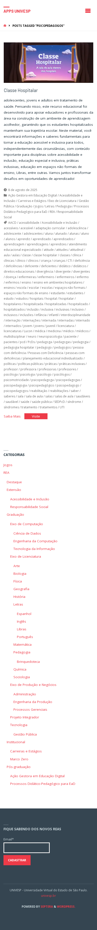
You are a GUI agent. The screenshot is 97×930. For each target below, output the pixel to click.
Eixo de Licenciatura (62, 201)
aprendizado (42, 239)
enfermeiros (65, 277)
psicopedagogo (68, 385)
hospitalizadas (56, 304)
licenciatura (66, 326)
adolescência (77, 228)
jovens (39, 326)
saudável (11, 402)
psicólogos (62, 374)
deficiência (82, 260)
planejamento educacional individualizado (53, 358)
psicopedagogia (15, 385)
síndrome (74, 402)
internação (13, 320)
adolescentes (33, 233)
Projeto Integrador (24, 717)
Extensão (14, 489)
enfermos (12, 282)
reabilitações (59, 391)
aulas (16, 255)
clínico (20, 260)
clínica (76, 255)
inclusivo (78, 309)
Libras (21, 629)
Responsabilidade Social (29, 507)
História (19, 596)
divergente (63, 271)
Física (17, 581)
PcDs (31, 342)
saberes (9, 396)
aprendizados (63, 239)
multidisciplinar (14, 336)
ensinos (9, 288)
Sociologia (21, 677)
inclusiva (47, 309)
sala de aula (34, 396)
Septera (46, 906)
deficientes (48, 266)
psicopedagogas (68, 380)
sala (20, 396)
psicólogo (44, 374)
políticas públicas (30, 364)
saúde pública (42, 402)
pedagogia (81, 342)
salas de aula (64, 396)
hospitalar (66, 298)
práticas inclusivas (72, 364)
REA (52, 212)
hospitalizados (14, 309)
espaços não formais (70, 288)
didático (65, 266)
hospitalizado (78, 304)
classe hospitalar (45, 255)
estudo (9, 298)
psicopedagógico (41, 385)
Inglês (21, 621)
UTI (62, 407)
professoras (47, 369)
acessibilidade (29, 223)
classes (65, 255)
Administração (24, 694)
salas (48, 396)
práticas (51, 364)
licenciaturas (12, 331)
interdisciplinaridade (75, 315)
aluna (49, 233)
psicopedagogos (16, 391)
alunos (10, 239)
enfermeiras (27, 277)
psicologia (27, 374)
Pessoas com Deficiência (45, 353)
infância (41, 315)
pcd (22, 342)
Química (19, 669)
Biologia (19, 573)
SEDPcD (59, 402)
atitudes (62, 250)
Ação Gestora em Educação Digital (32, 195)
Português (25, 637)
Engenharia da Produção (32, 702)
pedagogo (44, 347)
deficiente (32, 266)
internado (83, 320)
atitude (49, 250)
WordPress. (66, 906)
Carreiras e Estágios (32, 201)
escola (21, 288)
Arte (16, 566)
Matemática (22, 644)
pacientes (10, 342)
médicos (82, 331)
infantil (53, 315)
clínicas (9, 260)
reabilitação (38, 391)
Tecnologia (18, 725)
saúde (25, 402)
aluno (85, 233)
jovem (27, 326)
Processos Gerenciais (30, 709)
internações (31, 320)
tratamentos (48, 407)
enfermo (83, 277)
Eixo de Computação (26, 524)
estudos (22, 298)
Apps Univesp (17, 10)
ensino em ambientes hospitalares (58, 282)
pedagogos (62, 347)
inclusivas (62, 309)
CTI (70, 260)
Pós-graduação (19, 767)
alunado (61, 233)
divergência (45, 271)
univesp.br (48, 896)
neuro (32, 336)
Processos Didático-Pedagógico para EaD (42, 783)
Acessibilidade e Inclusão (59, 223)
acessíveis (11, 228)
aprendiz (23, 239)
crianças (59, 260)
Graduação (24, 206)
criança (46, 260)
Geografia (21, 589)
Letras (49, 206)
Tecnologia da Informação (34, 548)
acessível (26, 228)
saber (75, 391)
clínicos (33, 260)
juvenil (50, 326)
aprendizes (58, 244)
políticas (10, 364)
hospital (51, 298)
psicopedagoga (42, 380)
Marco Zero (19, 759)
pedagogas (62, 342)
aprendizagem (14, 244)
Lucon (28, 331)
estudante (58, 293)
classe (26, 255)
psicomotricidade (16, 380)
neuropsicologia (50, 336)
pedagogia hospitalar (19, 347)
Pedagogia (64, 206)
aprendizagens (37, 244)
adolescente (12, 233)
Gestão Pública (25, 734)
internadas (66, 320)
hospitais (36, 298)
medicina (54, 331)
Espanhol (24, 613)
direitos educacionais (19, 271)
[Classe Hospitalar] (49, 62)
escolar (34, 288)
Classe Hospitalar (21, 90)
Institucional (16, 742)
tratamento (29, 407)
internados (13, 326)
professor (11, 369)
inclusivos (10, 315)
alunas (74, 233)
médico (68, 331)
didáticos (79, 266)
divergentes (81, 271)
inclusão (33, 309)
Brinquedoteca (28, 661)
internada (49, 320)
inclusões (26, 315)
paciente (70, 336)
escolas (47, 288)
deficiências (13, 266)
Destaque (14, 482)
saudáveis (83, 396)
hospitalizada (33, 304)
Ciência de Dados (27, 533)
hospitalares (12, 304)
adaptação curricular (50, 228)
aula (7, 255)
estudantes (75, 293)
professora (28, 369)
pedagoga (44, 342)
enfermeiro (46, 277)
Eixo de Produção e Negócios (33, 684)
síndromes (11, 407)
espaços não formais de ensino (26, 293)
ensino (26, 282)
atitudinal (76, 250)
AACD (12, 223)
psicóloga (11, 374)
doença (10, 277)
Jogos (39, 206)
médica (40, 331)
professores (67, 369)
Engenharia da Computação (35, 541)
